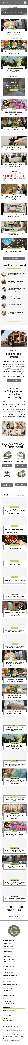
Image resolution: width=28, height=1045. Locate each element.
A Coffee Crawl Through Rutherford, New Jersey (14, 305)
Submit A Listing (8, 1001)
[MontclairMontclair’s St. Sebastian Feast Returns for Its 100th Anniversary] (14, 591)
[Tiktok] (12, 1026)
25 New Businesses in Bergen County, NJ (15, 313)
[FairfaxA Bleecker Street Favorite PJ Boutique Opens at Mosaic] (14, 706)
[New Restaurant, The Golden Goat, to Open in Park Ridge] (14, 209)
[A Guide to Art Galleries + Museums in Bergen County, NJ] (14, 159)
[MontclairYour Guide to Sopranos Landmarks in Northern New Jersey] (14, 624)
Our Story (6, 1018)
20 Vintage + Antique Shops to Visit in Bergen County (16, 297)
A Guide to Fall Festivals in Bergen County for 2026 (17, 274)
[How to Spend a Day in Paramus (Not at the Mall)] (14, 227)
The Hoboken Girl (8, 946)
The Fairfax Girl (8, 956)
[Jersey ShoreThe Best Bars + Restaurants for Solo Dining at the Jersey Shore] (14, 861)
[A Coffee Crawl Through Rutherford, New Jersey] (3, 305)
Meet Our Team (7, 1020)
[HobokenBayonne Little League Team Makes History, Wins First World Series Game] (14, 792)
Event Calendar (7, 969)
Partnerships (7, 1015)
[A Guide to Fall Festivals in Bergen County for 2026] (3, 274)
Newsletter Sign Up (9, 1010)
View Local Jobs (8, 988)
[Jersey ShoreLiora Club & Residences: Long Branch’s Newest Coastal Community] (14, 810)
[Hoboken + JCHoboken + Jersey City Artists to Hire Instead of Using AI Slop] (14, 845)
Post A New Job (7, 990)
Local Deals (6, 979)
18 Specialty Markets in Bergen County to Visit (16, 282)
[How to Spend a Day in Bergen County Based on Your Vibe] (14, 46)
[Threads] (15, 1026)
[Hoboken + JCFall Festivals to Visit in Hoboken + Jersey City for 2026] (14, 557)
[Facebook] (3, 1026)
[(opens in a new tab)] (14, 62)
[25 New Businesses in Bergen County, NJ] (3, 313)
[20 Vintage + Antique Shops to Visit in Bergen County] (3, 297)
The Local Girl (7, 943)
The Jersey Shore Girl (9, 954)
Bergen (8, 2)
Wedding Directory (8, 981)
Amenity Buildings (8, 1004)
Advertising (6, 1013)
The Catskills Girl (8, 959)
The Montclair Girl (9, 949)
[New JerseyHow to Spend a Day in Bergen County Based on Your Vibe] (14, 674)
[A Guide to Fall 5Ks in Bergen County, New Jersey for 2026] (14, 142)
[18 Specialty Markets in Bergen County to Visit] (3, 281)
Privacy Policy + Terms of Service (11, 1040)
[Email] (9, 1026)
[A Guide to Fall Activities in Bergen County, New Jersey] (14, 123)
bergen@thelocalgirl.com (12, 1030)
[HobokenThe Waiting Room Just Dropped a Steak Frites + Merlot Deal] (14, 640)
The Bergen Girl (7, 951)
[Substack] (17, 1026)
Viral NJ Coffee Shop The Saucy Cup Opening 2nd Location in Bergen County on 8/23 (16, 290)
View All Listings (8, 998)
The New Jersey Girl (9, 961)
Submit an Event (8, 972)
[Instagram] (6, 1026)
